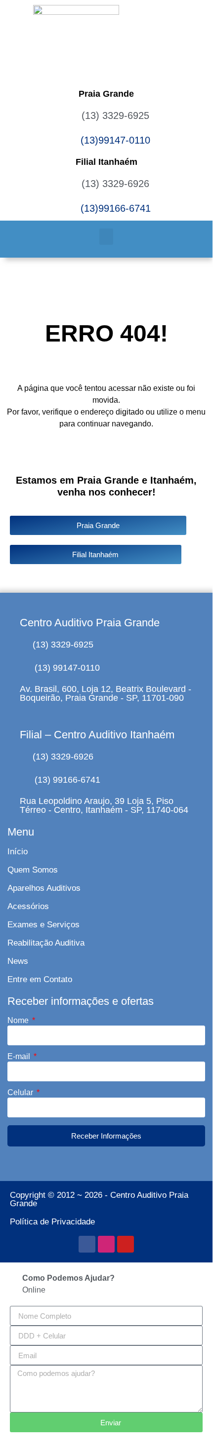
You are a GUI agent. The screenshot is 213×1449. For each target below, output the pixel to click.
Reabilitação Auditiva (46, 943)
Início (17, 851)
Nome (19, 1021)
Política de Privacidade (52, 1221)
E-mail (19, 1057)
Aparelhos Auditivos (44, 888)
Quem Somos (32, 870)
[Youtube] (125, 1244)
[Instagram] (106, 1244)
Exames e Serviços (43, 924)
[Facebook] (87, 1244)
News (17, 961)
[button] (106, 237)
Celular (21, 1093)
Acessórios (28, 906)
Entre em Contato (39, 979)
